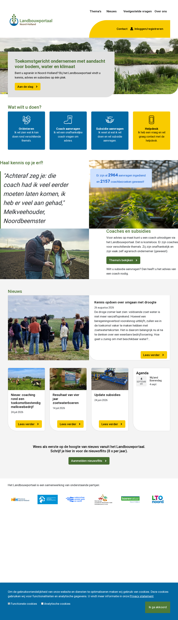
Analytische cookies (57, 603)
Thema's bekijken (121, 260)
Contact (122, 29)
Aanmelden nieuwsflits (86, 460)
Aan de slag (25, 86)
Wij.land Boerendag (156, 379)
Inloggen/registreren (148, 29)
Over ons (161, 11)
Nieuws (112, 11)
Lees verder (151, 355)
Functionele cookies (24, 603)
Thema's (95, 11)
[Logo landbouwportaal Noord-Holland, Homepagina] (31, 20)
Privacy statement (141, 596)
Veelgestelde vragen (137, 11)
